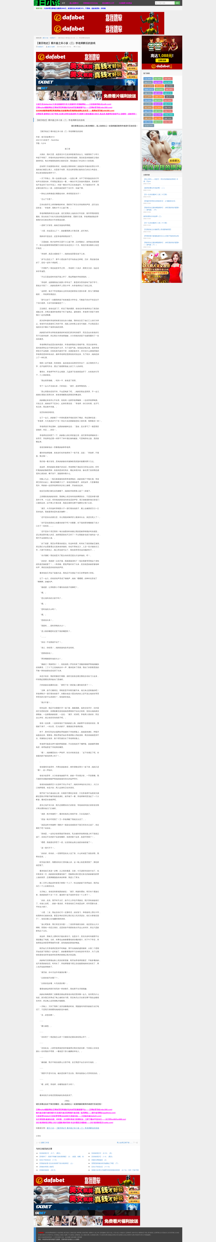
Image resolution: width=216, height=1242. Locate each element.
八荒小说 (115, 1232)
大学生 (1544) (168, 115)
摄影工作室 (45, 1142)
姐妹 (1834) (148, 111)
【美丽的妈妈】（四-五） (48, 1170)
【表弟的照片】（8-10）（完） (102, 1153)
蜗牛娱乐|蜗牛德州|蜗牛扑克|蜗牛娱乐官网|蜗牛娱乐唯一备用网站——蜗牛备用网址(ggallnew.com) (76, 1112)
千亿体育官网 (103, 1235)
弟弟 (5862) (167, 79)
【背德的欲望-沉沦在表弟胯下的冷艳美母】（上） (56, 1163)
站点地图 (67, 1237)
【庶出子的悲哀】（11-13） (101, 1166)
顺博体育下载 (143, 1232)
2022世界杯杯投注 (51, 1232)
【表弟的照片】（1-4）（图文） (102, 1156)
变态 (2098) (148, 107)
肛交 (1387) (167, 122)
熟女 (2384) (167, 100)
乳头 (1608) (158, 115)
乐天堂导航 (171, 1232)
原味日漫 (73, 1232)
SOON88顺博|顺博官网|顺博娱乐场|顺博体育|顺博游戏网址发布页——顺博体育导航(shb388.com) (75, 110)
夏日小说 (47, 3)
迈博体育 (128, 1232)
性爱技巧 (52, 38)
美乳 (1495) (158, 118)
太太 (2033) (158, 107)
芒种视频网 (146, 1235)
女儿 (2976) (148, 97)
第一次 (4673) (149, 86)
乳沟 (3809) (159, 89)
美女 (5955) (158, 79)
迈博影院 (77, 1235)
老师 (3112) (167, 93)
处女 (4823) (167, 82)
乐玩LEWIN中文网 (128, 1235)
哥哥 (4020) (159, 86)
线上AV (97, 1232)
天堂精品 (57, 1235)
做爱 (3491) (158, 93)
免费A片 (91, 1232)
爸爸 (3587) (169, 89)
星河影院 (150, 1232)
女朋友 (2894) (158, 97)
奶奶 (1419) (158, 122)
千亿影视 (71, 1235)
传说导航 (60, 1232)
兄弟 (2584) (148, 100)
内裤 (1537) (148, 118)
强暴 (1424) (167, 118)
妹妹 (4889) (158, 82)
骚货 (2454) (158, 100)
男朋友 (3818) (149, 89)
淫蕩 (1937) (167, 107)
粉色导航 (85, 1232)
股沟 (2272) (158, 104)
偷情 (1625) (148, 115)
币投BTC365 (139, 1235)
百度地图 (79, 1237)
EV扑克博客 (119, 1235)
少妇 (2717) (169, 97)
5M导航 (79, 1232)
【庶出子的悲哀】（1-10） (48, 1160)
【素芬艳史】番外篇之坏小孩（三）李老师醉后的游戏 (65, 43)
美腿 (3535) (148, 93)
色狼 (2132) (167, 104)
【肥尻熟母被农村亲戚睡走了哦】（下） (105, 1163)
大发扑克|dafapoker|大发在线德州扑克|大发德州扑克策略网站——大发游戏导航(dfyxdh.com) (73, 104)
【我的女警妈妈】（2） (99, 1160)
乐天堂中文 (49, 1235)
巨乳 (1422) (148, 122)
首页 (63, 3)
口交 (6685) (148, 79)
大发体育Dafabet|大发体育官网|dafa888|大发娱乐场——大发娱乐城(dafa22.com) (68, 1116)
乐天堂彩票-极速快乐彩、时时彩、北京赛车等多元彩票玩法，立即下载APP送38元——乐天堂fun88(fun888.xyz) (81, 1119)
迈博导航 (157, 1232)
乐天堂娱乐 (163, 1232)
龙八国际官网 (85, 1235)
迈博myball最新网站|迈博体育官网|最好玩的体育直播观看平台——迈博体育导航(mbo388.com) (74, 107)
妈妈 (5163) (148, 82)
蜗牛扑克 (135, 1232)
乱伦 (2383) (148, 104)
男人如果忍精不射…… (125, 1142)
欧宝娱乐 (66, 1232)
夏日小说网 (51, 47)
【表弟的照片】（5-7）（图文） (50, 1153)
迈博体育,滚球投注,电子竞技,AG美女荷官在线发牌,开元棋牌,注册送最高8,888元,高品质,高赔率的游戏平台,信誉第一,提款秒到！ (86, 113)
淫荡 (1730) (167, 111)
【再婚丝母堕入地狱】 (46, 1166)
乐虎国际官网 (94, 1235)
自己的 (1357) (149, 125)
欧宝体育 (43, 1235)
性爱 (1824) (158, 111)
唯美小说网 (64, 1235)
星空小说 (109, 1232)
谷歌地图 (73, 1237)
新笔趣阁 (103, 1232)
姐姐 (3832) (169, 86)
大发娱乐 (122, 1232)
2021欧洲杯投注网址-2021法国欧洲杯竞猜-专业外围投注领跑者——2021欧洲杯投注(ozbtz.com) (74, 1122)
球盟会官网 (111, 1235)
